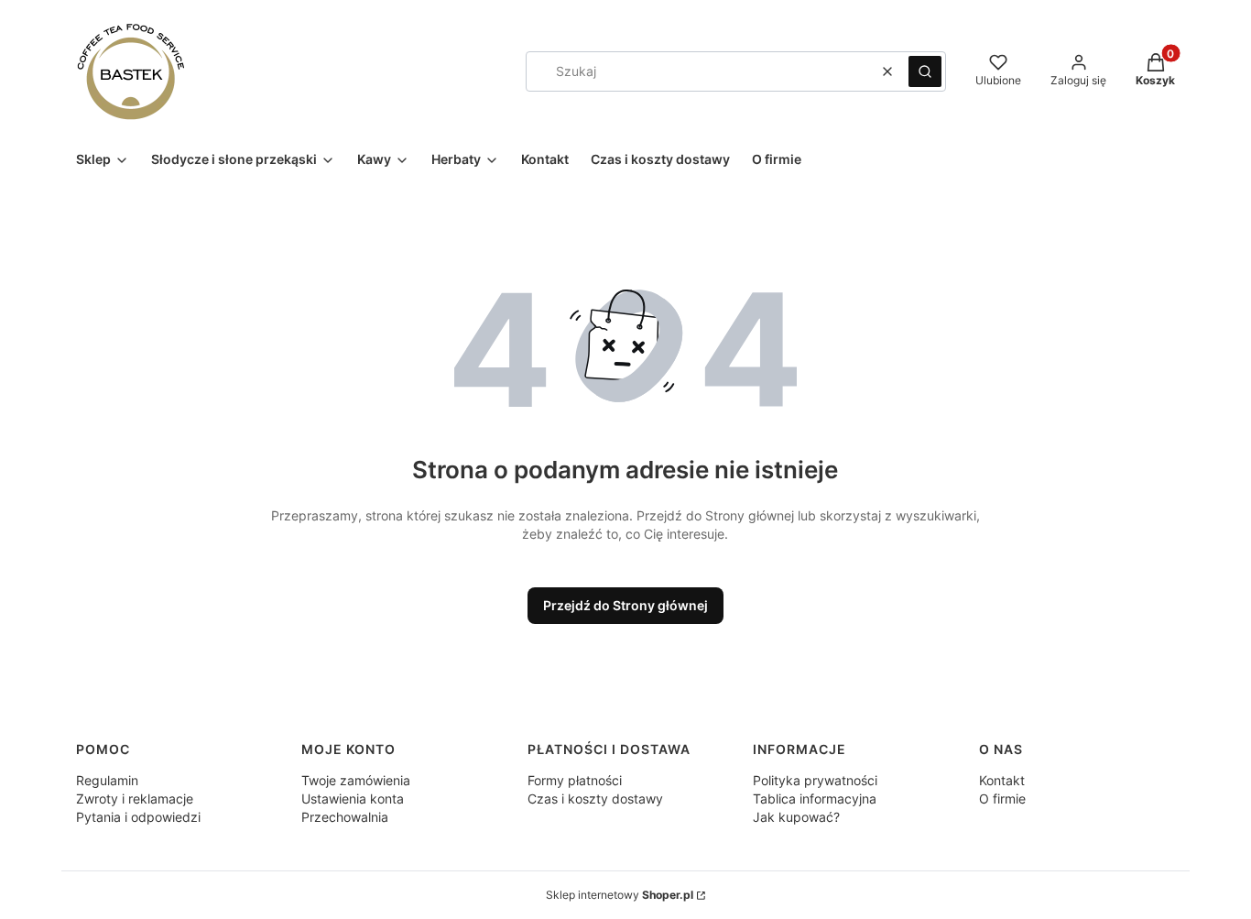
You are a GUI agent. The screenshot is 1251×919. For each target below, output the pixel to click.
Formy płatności (575, 780)
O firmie (1002, 798)
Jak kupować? (796, 817)
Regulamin (107, 780)
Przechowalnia (344, 817)
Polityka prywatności (815, 780)
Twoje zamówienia (355, 780)
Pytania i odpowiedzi (138, 817)
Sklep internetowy (619, 895)
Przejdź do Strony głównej (625, 605)
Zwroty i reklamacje (134, 798)
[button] (924, 71)
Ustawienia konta (352, 798)
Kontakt (1002, 780)
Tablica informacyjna (814, 798)
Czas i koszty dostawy (595, 798)
